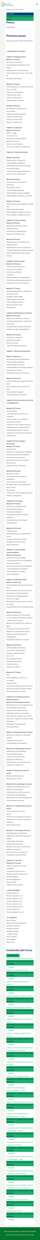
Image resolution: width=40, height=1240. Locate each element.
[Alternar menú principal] (37, 4)
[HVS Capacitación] (6, 4)
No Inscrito (10, 14)
